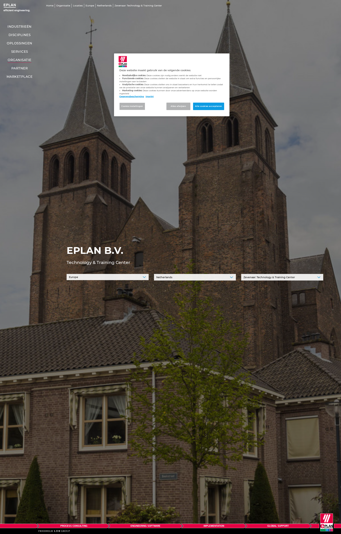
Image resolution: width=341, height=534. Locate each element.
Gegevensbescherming (131, 96)
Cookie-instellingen (132, 106)
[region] (171, 84)
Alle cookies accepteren (208, 106)
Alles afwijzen (178, 106)
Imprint (150, 96)
